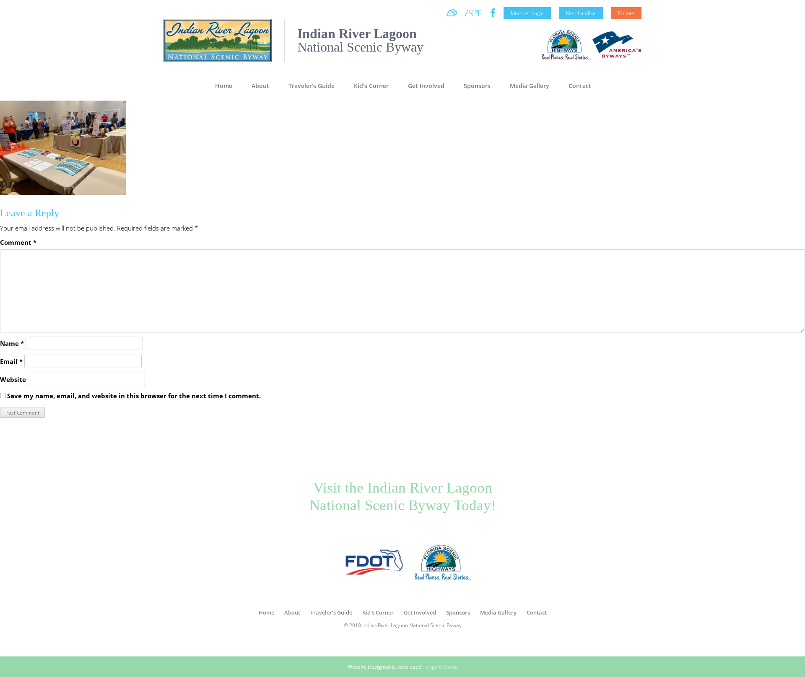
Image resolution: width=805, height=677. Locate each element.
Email (11, 361)
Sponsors (477, 86)
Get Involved (426, 86)
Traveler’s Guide (311, 86)
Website (13, 379)
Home (223, 86)
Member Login (527, 13)
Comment (18, 242)
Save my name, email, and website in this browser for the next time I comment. (134, 396)
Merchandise (581, 13)
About (260, 86)
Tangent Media (440, 666)
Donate (626, 13)
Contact (580, 86)
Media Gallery (529, 86)
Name (12, 343)
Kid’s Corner (371, 86)
